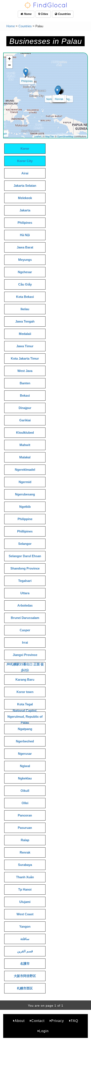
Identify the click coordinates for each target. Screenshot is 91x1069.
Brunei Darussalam (25, 618)
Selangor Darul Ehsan (25, 556)
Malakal (24, 457)
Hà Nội (25, 235)
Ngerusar (25, 753)
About (20, 1021)
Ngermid (25, 482)
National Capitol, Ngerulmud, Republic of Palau (25, 716)
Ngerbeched (25, 741)
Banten (25, 383)
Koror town (25, 692)
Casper (25, 630)
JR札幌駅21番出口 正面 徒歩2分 (25, 667)
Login (44, 1031)
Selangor (25, 543)
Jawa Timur (24, 346)
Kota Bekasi (25, 296)
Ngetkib (25, 506)
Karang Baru (24, 679)
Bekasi (25, 395)
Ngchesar (25, 272)
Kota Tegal (25, 704)
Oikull (25, 790)
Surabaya (25, 865)
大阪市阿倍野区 (25, 976)
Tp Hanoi (25, 889)
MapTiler (49, 136)
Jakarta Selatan (25, 185)
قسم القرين (25, 951)
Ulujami (24, 902)
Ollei (25, 803)
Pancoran (25, 815)
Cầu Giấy (25, 284)
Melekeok (25, 198)
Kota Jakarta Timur (25, 358)
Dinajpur (25, 408)
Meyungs (25, 259)
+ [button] (9, 58)
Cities (44, 14)
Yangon (24, 926)
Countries (64, 14)
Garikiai (25, 420)
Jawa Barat (25, 247)
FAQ (74, 1021)
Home (27, 14)
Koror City (25, 161)
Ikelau (25, 309)
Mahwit (24, 445)
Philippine (25, 519)
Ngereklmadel (25, 469)
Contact (37, 1021)
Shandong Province (25, 568)
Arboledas (25, 605)
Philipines (27, 81)
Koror (25, 148)
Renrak (59, 99)
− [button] (9, 65)
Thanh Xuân (25, 877)
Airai (24, 173)
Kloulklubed (25, 432)
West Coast (25, 914)
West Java (24, 371)
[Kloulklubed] (57, 91)
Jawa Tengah (24, 321)
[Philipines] (25, 72)
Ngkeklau (25, 778)
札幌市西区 (25, 988)
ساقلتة (24, 939)
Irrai (25, 642)
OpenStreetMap (65, 136)
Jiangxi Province (25, 655)
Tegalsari (25, 581)
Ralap (25, 840)
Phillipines (25, 531)
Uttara (24, 593)
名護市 (25, 963)
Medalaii (25, 334)
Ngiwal (25, 766)
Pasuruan (25, 827)
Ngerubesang (25, 494)
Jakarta (24, 210)
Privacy (57, 1021)
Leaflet (37, 136)
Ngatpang (25, 729)
